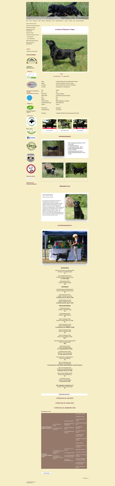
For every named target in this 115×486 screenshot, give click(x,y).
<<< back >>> (85, 478)
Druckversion (29, 481)
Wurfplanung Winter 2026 (32, 51)
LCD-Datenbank (46, 473)
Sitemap (34, 481)
